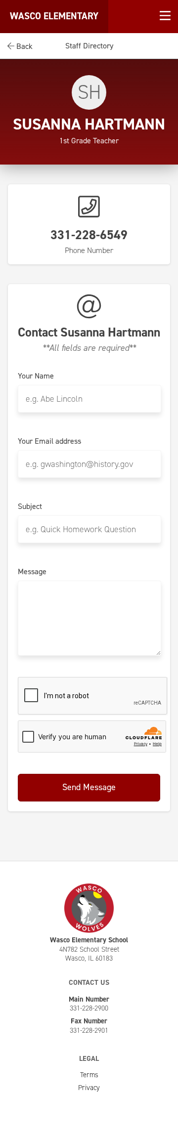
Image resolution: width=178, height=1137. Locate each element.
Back (23, 46)
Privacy (89, 1088)
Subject (30, 506)
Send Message (89, 787)
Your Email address (49, 441)
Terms (89, 1075)
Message (32, 572)
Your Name (36, 376)
